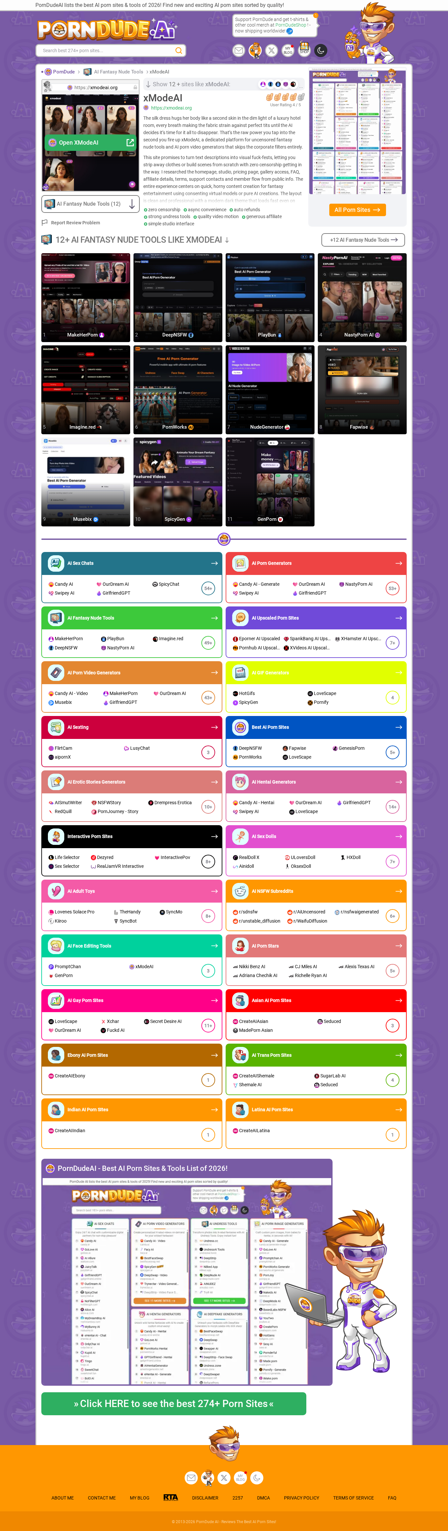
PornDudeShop (291, 25)
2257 (238, 1497)
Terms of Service (353, 1497)
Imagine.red (83, 427)
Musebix (83, 519)
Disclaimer (205, 1497)
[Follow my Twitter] (271, 50)
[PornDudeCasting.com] (255, 50)
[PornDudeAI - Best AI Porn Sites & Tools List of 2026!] (187, 1282)
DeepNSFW (175, 335)
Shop (304, 52)
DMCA (263, 1497)
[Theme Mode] (256, 1477)
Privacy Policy (301, 1497)
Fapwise (359, 427)
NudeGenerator (267, 427)
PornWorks (175, 427)
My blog (288, 50)
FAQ (392, 1497)
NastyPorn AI (359, 335)
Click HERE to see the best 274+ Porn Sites (173, 1403)
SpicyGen (175, 519)
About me (62, 1497)
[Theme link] (320, 50)
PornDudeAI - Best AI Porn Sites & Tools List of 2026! (143, 1169)
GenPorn (267, 519)
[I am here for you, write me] (238, 50)
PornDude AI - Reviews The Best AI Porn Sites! (236, 1522)
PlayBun (267, 335)
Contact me (102, 1497)
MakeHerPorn (83, 335)
